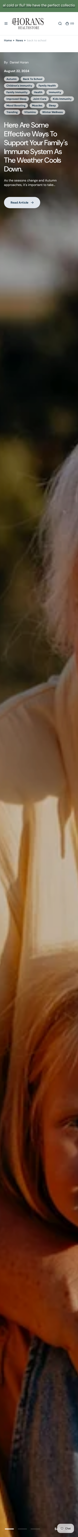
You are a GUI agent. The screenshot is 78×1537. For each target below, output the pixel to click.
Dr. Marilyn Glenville (44, 79)
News (19, 40)
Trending (56, 105)
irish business (37, 99)
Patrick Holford (34, 105)
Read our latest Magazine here (28, 123)
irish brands (14, 99)
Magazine (12, 105)
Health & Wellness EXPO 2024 (40, 85)
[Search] (60, 23)
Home (8, 40)
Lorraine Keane (61, 99)
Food (66, 79)
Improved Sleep (49, 92)
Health (10, 85)
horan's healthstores (19, 92)
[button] (6, 23)
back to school (16, 79)
